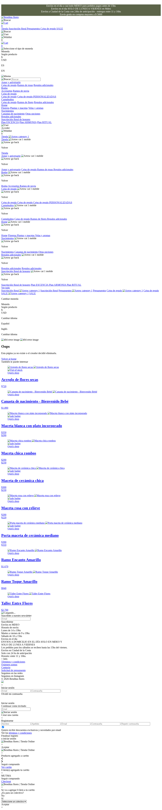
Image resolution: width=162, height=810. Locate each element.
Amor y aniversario (11, 82)
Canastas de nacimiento (13, 113)
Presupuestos (33, 28)
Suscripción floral (18, 28)
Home (4, 105)
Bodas (4, 88)
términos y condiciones (20, 733)
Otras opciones (32, 113)
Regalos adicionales (43, 85)
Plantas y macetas (19, 108)
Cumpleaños (7, 99)
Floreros (5, 108)
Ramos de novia (21, 91)
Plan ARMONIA (28, 122)
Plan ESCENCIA (10, 122)
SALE (59, 28)
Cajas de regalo (48, 28)
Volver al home (8, 359)
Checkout (6, 781)
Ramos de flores (25, 102)
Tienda (5, 28)
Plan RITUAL (44, 122)
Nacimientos (7, 111)
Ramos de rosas (25, 85)
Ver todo (5, 287)
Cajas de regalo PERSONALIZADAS (36, 96)
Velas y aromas (35, 108)
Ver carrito (6, 767)
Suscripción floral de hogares (15, 119)
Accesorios (6, 91)
